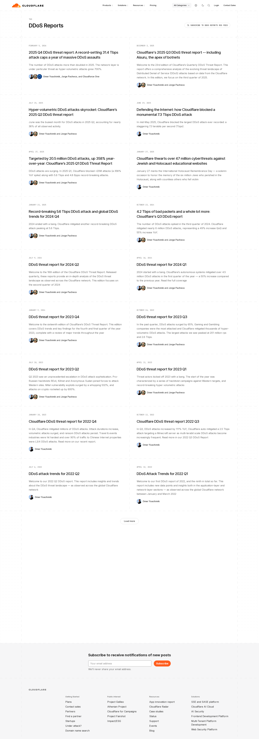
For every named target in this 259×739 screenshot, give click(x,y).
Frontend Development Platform (209, 716)
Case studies (156, 711)
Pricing (153, 5)
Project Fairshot (116, 716)
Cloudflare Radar (159, 706)
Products (107, 5)
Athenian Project (116, 706)
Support (154, 721)
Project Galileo (115, 701)
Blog (151, 730)
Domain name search (77, 730)
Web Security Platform (204, 729)
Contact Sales (229, 5)
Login (216, 5)
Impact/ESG (114, 721)
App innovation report (162, 701)
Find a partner (73, 716)
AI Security (197, 711)
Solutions (122, 5)
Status (152, 716)
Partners (70, 711)
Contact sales (73, 706)
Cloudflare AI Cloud (202, 706)
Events (153, 725)
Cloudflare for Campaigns (122, 711)
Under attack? (73, 725)
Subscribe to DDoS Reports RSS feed (209, 25)
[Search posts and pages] (208, 5)
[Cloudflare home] (28, 5)
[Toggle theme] (202, 5)
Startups (70, 721)
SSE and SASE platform (205, 701)
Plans (68, 701)
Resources (138, 5)
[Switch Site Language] (196, 5)
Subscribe (162, 663)
